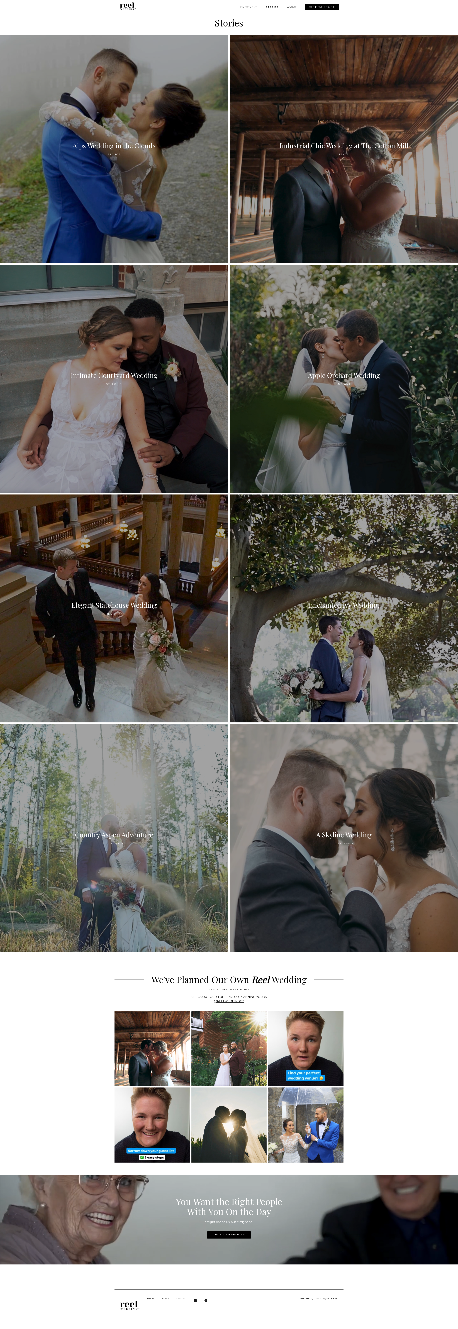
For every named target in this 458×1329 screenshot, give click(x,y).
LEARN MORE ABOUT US (229, 1234)
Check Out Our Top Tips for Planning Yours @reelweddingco (229, 999)
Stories (272, 7)
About (291, 7)
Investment (248, 7)
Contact (181, 1298)
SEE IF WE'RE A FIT (321, 7)
